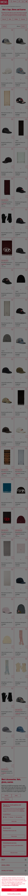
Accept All (14, 890)
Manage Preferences (16, 883)
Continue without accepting (14, 893)
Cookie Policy (15, 885)
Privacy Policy (6, 885)
